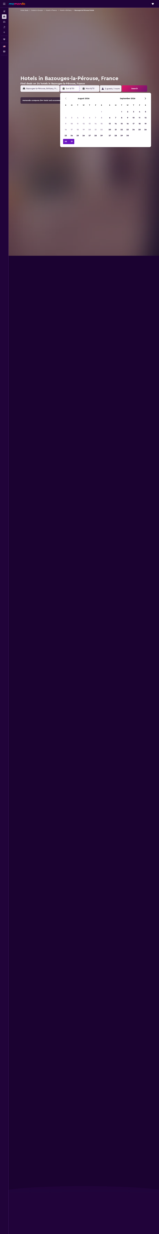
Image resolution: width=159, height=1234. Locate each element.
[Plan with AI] (4, 32)
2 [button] (65, 118)
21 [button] (96, 130)
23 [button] (66, 136)
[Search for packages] (4, 27)
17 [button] (72, 130)
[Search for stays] (4, 16)
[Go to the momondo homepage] (17, 3)
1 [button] (101, 112)
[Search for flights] (4, 11)
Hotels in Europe (37, 10)
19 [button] (84, 130)
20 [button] (89, 130)
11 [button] (77, 124)
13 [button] (90, 124)
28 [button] (95, 136)
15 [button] (101, 124)
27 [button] (90, 136)
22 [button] (101, 130)
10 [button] (72, 124)
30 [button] (66, 141)
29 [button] (101, 136)
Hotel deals (24, 10)
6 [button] (89, 118)
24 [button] (72, 136)
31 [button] (72, 141)
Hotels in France (51, 10)
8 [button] (101, 118)
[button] (4, 4)
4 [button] (77, 118)
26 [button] (83, 136)
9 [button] (65, 124)
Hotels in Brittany (66, 10)
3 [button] (71, 118)
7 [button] (95, 118)
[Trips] (4, 39)
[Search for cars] (4, 21)
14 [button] (96, 124)
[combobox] (42, 88)
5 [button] (83, 118)
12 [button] (84, 124)
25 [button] (78, 136)
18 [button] (78, 130)
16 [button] (66, 130)
